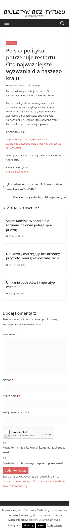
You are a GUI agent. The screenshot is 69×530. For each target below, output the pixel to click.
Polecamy (11, 43)
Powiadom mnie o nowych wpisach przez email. (33, 463)
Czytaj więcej (54, 525)
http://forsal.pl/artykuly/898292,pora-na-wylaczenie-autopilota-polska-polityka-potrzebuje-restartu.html (34, 143)
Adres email (11, 396)
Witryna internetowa (16, 412)
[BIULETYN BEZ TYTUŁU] (34, 12)
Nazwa (8, 380)
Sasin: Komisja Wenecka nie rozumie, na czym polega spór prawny (29, 225)
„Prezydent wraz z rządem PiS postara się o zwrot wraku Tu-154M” (34, 187)
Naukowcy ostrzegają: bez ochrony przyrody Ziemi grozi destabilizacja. (33, 256)
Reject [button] (41, 525)
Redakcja (35, 85)
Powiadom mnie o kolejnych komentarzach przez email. (34, 450)
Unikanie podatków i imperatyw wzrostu (31, 284)
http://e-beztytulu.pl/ (17, 171)
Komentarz (11, 334)
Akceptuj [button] (28, 525)
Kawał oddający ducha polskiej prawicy (37, 197)
